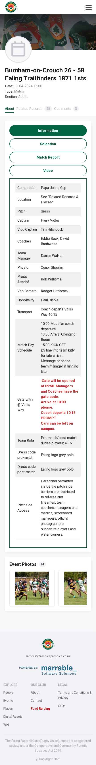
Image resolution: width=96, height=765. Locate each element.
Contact (36, 700)
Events (8, 700)
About (9, 109)
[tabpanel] (48, 363)
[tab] (48, 131)
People (8, 692)
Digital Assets (13, 716)
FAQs (61, 706)
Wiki (6, 724)
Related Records (33, 109)
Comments (65, 109)
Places (8, 708)
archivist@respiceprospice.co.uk (48, 656)
